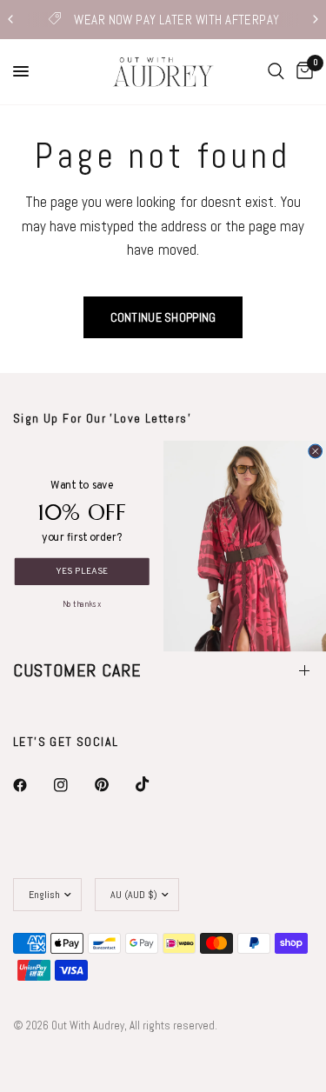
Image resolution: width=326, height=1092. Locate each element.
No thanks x (81, 602)
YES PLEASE (82, 571)
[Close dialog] (315, 451)
